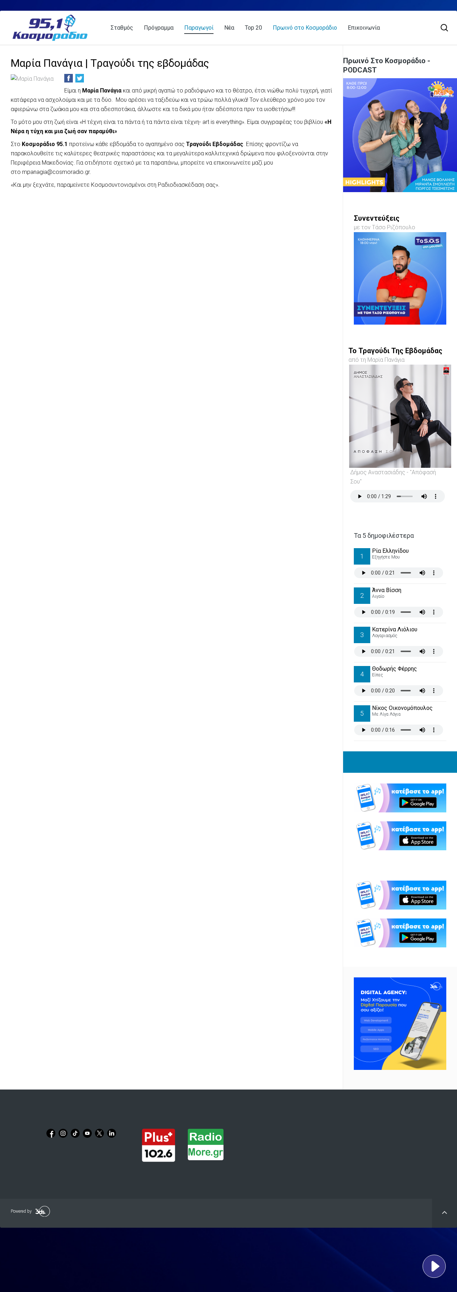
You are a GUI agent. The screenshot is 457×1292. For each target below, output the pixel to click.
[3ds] (400, 1023)
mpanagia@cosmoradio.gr (56, 172)
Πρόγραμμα (159, 27)
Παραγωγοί (199, 27)
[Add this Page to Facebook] (68, 78)
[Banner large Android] (400, 797)
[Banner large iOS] (400, 835)
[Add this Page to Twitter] (79, 78)
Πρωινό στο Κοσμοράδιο (305, 27)
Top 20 (253, 27)
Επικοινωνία (364, 27)
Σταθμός (122, 27)
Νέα (229, 27)
